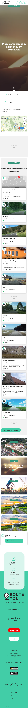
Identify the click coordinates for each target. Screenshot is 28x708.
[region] (14, 124)
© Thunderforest (13, 131)
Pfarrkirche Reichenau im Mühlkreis (13, 386)
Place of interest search (14, 541)
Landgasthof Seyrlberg (9, 261)
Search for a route (15, 619)
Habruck (5, 315)
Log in (14, 639)
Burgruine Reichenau (9, 360)
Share (5, 103)
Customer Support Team (14, 707)
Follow (12, 103)
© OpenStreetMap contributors (21, 131)
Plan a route (15, 609)
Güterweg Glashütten (9, 238)
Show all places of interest (10, 430)
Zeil (4, 287)
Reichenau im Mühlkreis (15, 95)
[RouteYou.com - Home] (7, 2)
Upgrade (14, 630)
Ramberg (5, 216)
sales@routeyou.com (15, 699)
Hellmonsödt (6, 412)
